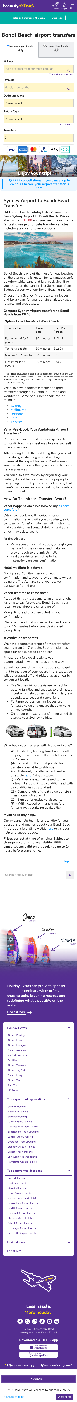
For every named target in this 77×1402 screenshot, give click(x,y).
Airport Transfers (17, 1065)
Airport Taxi (14, 1080)
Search (36, 1379)
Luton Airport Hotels (19, 1193)
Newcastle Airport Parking (22, 1162)
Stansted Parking (17, 1116)
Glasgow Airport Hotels (21, 1218)
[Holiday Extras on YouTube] (49, 1321)
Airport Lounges (17, 1045)
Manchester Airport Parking (23, 1126)
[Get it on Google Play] (38, 1355)
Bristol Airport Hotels (20, 1223)
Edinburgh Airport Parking (22, 1157)
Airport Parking (16, 1035)
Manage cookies (14, 1397)
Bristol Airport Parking (20, 1151)
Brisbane (17, 414)
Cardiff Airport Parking (20, 1136)
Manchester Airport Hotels (22, 1198)
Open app (57, 18)
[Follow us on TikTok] (42, 1321)
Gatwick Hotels (16, 1178)
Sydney (16, 406)
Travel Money (15, 1075)
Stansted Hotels (17, 1188)
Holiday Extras (18, 4)
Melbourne (18, 410)
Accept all (64, 1397)
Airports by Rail (16, 1070)
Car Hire (12, 1060)
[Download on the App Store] (38, 1347)
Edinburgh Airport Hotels (22, 1228)
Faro (14, 418)
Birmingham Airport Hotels (23, 1203)
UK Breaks (13, 1090)
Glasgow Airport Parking (21, 1146)
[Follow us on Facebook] (20, 1321)
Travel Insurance (17, 1050)
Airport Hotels (16, 1040)
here (28, 775)
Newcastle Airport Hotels (22, 1233)
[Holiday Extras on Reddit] (57, 1321)
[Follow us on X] (27, 1321)
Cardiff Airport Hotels (20, 1208)
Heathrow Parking (18, 1111)
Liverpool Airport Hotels (21, 1213)
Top (66, 861)
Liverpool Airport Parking (22, 1141)
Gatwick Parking (17, 1106)
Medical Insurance (17, 1055)
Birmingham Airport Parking (23, 1131)
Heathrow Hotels (17, 1183)
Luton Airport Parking (20, 1121)
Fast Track (13, 1085)
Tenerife (17, 422)
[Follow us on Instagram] (35, 1321)
